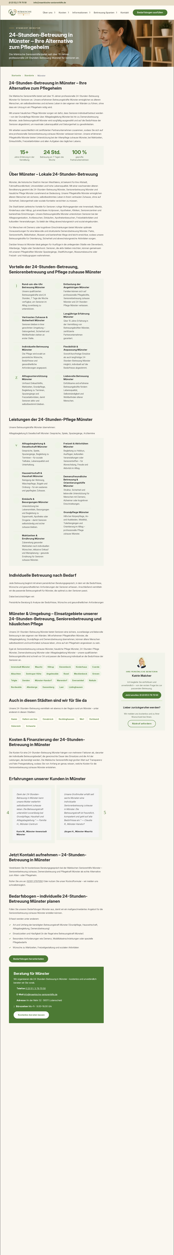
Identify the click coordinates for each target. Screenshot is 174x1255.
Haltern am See (29, 719)
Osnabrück (48, 719)
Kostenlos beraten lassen (31, 1015)
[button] (8, 812)
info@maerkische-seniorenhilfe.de (40, 994)
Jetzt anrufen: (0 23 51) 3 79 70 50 (141, 695)
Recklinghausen (66, 719)
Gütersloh (16, 726)
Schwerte (30, 726)
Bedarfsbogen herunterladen (28, 959)
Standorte (29, 75)
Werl (82, 719)
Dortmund (94, 719)
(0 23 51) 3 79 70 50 (18, 2)
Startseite (16, 75)
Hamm (14, 719)
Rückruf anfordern (141, 723)
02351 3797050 (35, 881)
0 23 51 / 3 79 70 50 (36, 988)
